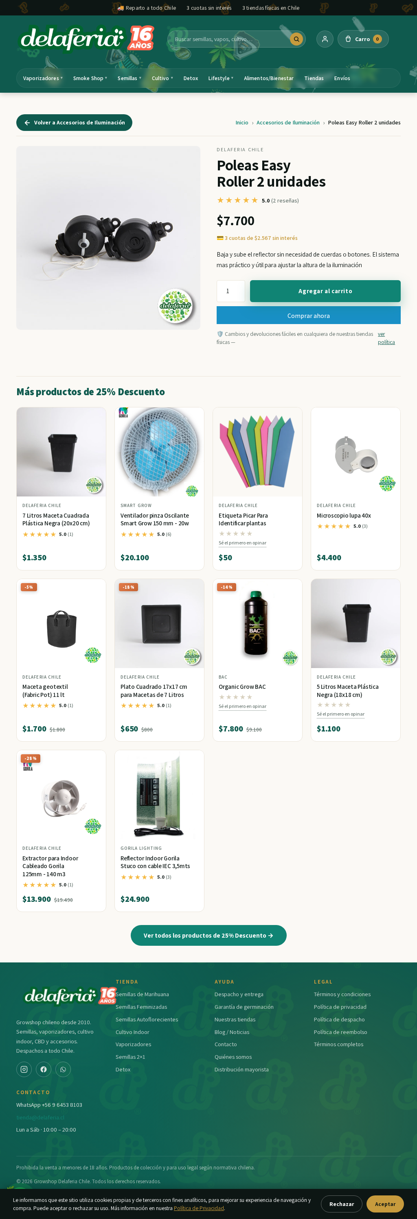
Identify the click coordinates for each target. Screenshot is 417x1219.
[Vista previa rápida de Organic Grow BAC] (289, 588)
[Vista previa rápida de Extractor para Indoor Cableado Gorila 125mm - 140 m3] (93, 759)
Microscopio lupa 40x (344, 515)
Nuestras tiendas (235, 1019)
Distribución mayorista (242, 1069)
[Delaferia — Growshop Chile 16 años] (86, 39)
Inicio (241, 122)
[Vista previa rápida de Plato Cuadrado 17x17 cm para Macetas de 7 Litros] (191, 588)
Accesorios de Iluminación (288, 122)
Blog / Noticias (232, 1032)
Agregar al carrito (325, 291)
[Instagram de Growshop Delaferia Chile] (24, 1069)
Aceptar (385, 1204)
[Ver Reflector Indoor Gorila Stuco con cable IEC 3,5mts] (159, 794)
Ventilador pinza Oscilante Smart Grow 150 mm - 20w (155, 519)
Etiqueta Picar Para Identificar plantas (243, 519)
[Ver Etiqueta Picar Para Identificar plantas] (257, 451)
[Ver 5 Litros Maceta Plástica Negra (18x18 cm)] (355, 623)
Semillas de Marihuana (142, 994)
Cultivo (162, 78)
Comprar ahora (309, 315)
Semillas (129, 78)
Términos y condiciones (342, 994)
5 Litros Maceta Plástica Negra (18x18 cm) (348, 691)
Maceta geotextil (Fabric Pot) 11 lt (45, 691)
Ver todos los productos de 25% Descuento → (209, 935)
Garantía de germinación (244, 1006)
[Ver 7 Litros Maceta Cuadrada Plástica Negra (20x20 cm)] (61, 451)
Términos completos (338, 1044)
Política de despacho (339, 1019)
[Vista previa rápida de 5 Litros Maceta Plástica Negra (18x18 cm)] (388, 588)
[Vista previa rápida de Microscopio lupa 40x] (388, 417)
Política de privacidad (340, 1006)
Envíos (342, 78)
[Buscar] (296, 39)
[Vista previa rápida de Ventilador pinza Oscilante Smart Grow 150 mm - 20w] (191, 417)
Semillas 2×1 (130, 1056)
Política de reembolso (340, 1032)
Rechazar (341, 1204)
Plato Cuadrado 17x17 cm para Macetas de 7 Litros (154, 691)
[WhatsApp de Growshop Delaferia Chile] (63, 1069)
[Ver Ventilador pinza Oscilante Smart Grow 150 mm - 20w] (159, 451)
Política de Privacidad (199, 1208)
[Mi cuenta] (325, 39)
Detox (191, 78)
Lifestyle (220, 78)
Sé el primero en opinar (242, 543)
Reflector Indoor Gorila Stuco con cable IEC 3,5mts (155, 862)
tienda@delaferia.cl (40, 1117)
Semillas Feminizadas (141, 1006)
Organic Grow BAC (242, 686)
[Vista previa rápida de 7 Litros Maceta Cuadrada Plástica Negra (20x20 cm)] (93, 417)
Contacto (226, 1044)
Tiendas (314, 78)
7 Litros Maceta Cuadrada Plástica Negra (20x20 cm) (56, 519)
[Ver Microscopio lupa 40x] (355, 451)
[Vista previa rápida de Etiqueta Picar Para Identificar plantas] (289, 417)
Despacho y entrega (239, 994)
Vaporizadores (43, 78)
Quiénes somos (233, 1056)
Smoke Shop (90, 78)
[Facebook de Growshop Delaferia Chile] (43, 1069)
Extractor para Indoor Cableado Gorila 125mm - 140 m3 (50, 866)
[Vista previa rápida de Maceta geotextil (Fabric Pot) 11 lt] (93, 588)
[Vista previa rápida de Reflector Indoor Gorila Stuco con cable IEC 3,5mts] (191, 759)
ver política (386, 338)
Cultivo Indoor (132, 1032)
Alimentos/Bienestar (269, 78)
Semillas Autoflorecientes (147, 1019)
